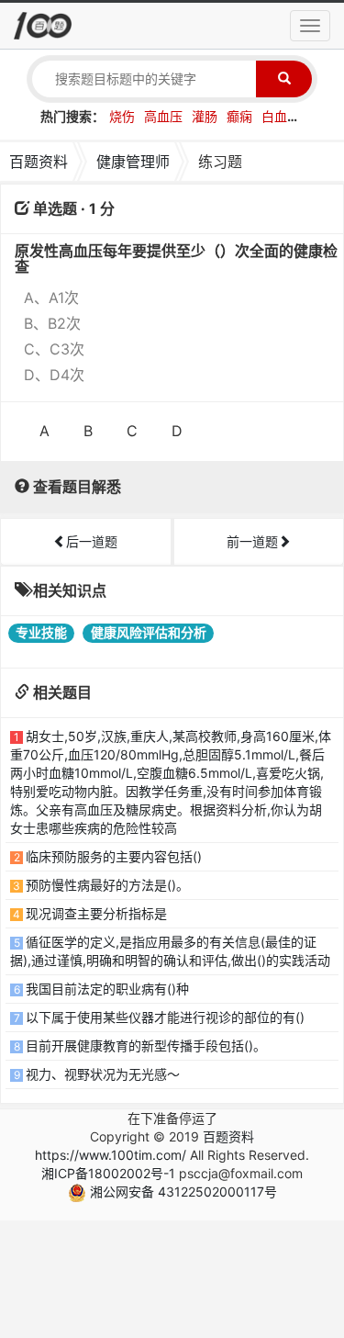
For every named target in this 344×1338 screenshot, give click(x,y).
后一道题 (91, 541)
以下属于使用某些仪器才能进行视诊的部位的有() (165, 1017)
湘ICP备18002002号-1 (108, 1173)
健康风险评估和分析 (148, 632)
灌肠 (204, 116)
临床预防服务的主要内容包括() (114, 856)
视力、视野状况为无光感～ (103, 1074)
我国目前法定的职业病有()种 (107, 988)
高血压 (163, 116)
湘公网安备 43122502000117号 (181, 1191)
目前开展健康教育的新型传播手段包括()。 (146, 1045)
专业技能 (41, 632)
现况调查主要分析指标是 (96, 913)
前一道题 (252, 541)
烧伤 (122, 116)
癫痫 (239, 116)
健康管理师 (133, 161)
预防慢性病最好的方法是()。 (107, 885)
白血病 (280, 116)
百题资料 (38, 161)
